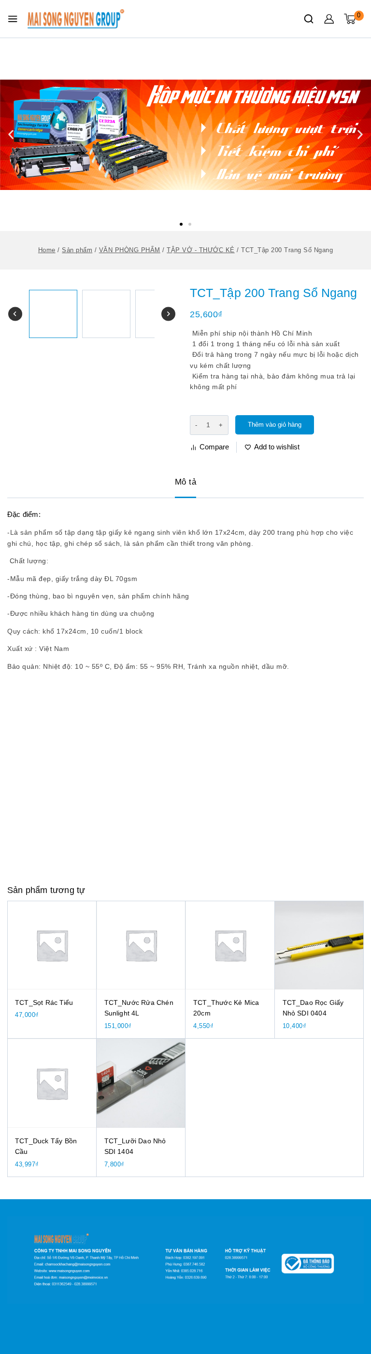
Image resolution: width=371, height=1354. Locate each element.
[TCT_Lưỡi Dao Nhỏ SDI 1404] (141, 1083)
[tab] (186, 482)
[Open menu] (12, 19)
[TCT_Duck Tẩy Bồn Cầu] (52, 1083)
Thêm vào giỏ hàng (274, 424)
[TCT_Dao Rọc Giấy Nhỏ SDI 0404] (319, 945)
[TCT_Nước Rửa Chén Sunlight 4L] (141, 945)
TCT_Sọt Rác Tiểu (44, 1002)
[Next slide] (168, 314)
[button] (181, 224)
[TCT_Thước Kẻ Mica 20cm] (230, 945)
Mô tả (186, 482)
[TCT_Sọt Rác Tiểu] (52, 945)
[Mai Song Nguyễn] (76, 18)
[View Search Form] (308, 19)
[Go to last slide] (15, 314)
